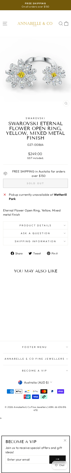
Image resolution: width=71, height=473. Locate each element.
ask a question (35, 233)
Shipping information (35, 241)
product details (35, 225)
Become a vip (34, 370)
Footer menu (34, 347)
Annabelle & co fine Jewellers (35, 358)
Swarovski (36, 118)
